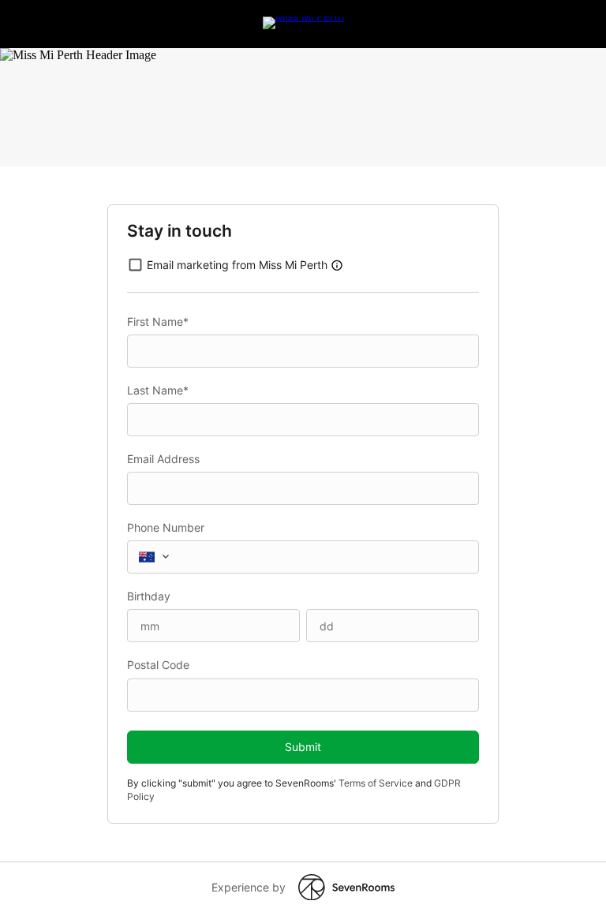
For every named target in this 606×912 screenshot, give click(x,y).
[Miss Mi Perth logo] (303, 16)
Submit (303, 746)
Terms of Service (376, 783)
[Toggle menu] (169, 556)
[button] (337, 264)
